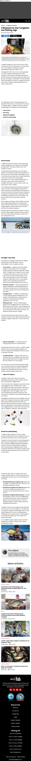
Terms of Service (11, 757)
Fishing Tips (15, 714)
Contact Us (15, 711)
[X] (14, 689)
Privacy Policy (21, 757)
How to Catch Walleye (15, 746)
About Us (15, 708)
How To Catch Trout (15, 749)
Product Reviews (15, 720)
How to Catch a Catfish (15, 743)
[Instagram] (20, 689)
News (2, 611)
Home (3, 25)
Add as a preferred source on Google (16, 36)
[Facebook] (10, 689)
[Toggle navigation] (29, 20)
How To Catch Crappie (15, 736)
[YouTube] (17, 689)
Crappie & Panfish (11, 25)
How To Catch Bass (15, 733)
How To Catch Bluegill (15, 740)
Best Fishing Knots (15, 752)
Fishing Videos (15, 726)
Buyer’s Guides (15, 723)
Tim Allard (13, 550)
